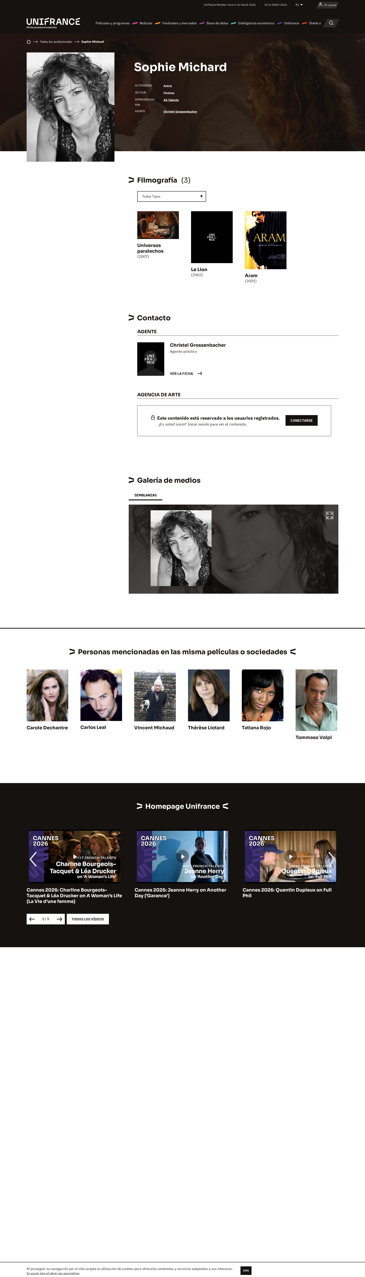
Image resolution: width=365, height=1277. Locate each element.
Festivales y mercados (179, 23)
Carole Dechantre (47, 728)
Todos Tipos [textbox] (151, 196)
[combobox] (171, 196)
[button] (329, 516)
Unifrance (291, 23)
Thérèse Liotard (206, 728)
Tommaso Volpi (314, 737)
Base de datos (217, 23)
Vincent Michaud (154, 728)
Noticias (146, 23)
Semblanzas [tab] (145, 495)
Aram (251, 276)
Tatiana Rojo (256, 728)
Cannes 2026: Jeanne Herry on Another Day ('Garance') (72, 893)
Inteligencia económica (256, 23)
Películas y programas (113, 23)
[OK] (246, 1270)
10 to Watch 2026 (275, 4)
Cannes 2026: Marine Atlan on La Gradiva (290, 890)
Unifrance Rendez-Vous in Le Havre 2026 (230, 4)
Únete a (315, 23)
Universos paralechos (150, 248)
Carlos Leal (93, 727)
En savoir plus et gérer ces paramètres (53, 1273)
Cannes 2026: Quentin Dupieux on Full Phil (179, 893)
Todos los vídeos (88, 919)
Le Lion (199, 269)
